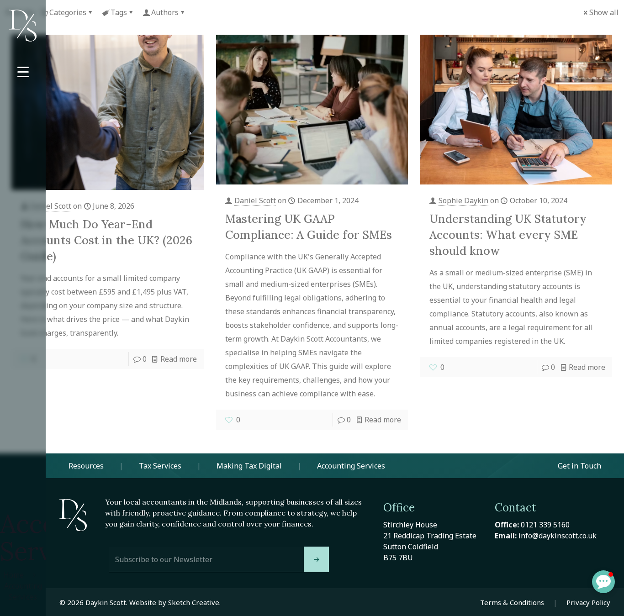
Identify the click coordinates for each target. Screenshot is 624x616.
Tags (119, 12)
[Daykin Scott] (23, 25)
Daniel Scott (50, 206)
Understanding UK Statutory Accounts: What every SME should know (508, 234)
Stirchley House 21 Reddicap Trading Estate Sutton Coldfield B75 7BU (429, 541)
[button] (603, 581)
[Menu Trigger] (23, 71)
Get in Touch (579, 466)
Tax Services (160, 466)
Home (14, 575)
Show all (604, 12)
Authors (165, 12)
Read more (178, 359)
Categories (67, 12)
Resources (86, 466)
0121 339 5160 (545, 525)
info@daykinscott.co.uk (557, 536)
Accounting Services (351, 466)
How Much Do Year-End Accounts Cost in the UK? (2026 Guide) (106, 240)
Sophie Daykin (463, 200)
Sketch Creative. (194, 602)
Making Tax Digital (249, 466)
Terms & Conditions (512, 602)
